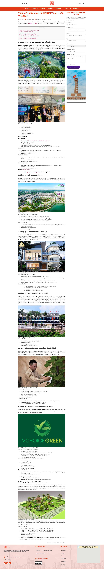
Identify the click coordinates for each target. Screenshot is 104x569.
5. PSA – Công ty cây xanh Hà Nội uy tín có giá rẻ (29, 35)
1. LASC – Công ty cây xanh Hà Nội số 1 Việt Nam (29, 30)
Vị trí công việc (70, 27)
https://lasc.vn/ (26, 169)
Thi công (49, 19)
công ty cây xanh (32, 23)
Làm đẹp (50, 8)
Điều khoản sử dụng (47, 550)
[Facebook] (5, 563)
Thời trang (58, 8)
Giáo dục (67, 8)
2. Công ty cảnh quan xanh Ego (26, 31)
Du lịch (42, 8)
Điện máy (63, 564)
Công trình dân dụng (41, 19)
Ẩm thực (34, 8)
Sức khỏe (75, 8)
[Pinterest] (7, 563)
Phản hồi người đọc (40, 553)
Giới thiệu (27, 8)
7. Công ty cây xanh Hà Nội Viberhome (27, 38)
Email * (68, 33)
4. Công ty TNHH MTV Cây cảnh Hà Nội (27, 34)
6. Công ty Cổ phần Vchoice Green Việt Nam (29, 37)
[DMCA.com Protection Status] (47, 563)
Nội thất (63, 566)
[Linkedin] (10, 563)
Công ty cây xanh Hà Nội (34, 42)
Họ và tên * (69, 22)
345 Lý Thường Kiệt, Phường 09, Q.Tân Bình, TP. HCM (37, 140)
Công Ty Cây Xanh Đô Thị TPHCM (32, 172)
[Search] (84, 3)
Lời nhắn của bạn (70, 54)
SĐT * (68, 38)
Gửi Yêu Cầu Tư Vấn (73, 67)
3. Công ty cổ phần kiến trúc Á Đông (27, 33)
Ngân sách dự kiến (71, 49)
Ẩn (43, 27)
